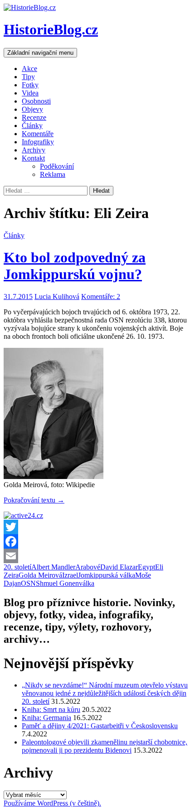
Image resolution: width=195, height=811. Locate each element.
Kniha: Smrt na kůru (51, 709)
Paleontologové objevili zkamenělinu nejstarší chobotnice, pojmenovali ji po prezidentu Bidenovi (104, 746)
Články (32, 125)
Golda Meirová (40, 575)
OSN (28, 583)
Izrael (70, 575)
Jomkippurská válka (106, 575)
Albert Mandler (53, 567)
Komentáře (38, 134)
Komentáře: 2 (100, 296)
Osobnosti (36, 101)
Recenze (34, 117)
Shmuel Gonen (57, 583)
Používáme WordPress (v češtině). (52, 803)
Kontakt (33, 158)
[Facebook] (97, 541)
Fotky (30, 85)
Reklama (52, 174)
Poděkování (57, 166)
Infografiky (38, 142)
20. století (17, 567)
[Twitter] (97, 527)
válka (86, 583)
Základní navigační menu (40, 52)
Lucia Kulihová (56, 296)
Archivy (33, 150)
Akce (29, 68)
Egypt (146, 567)
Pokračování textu (34, 500)
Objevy (32, 109)
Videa (30, 93)
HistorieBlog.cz (51, 29)
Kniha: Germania (46, 717)
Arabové (87, 567)
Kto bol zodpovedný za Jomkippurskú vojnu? (75, 265)
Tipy (28, 77)
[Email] (97, 556)
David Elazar (119, 567)
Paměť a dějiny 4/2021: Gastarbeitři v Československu (100, 726)
